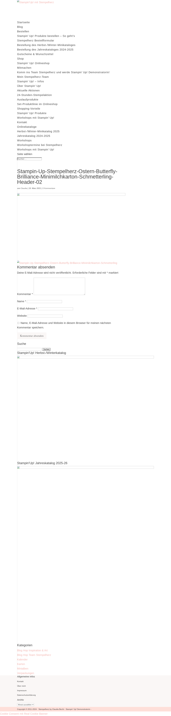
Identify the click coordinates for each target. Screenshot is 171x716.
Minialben (22, 668)
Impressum (22, 690)
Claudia (24, 188)
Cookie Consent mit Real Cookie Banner (24, 713)
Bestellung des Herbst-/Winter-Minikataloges (46, 45)
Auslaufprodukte (27, 99)
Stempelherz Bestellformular (35, 40)
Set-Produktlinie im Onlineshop (37, 104)
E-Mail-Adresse (27, 308)
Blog (20, 26)
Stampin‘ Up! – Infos (30, 81)
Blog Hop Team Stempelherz (34, 654)
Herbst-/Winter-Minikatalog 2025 (38, 131)
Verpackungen (25, 673)
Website (22, 315)
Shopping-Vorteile (28, 108)
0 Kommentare (49, 188)
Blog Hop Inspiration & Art (32, 650)
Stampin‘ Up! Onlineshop (33, 63)
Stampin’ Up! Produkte (31, 113)
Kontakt (22, 122)
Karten (21, 664)
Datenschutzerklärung (26, 695)
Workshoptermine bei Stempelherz (39, 144)
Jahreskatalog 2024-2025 (33, 135)
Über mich (21, 686)
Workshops (24, 140)
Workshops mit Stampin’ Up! (35, 117)
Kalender (22, 659)
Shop (20, 58)
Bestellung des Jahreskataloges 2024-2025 (45, 49)
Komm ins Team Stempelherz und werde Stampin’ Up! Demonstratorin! (63, 72)
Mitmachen (24, 67)
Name (21, 301)
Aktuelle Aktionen (28, 90)
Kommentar (25, 294)
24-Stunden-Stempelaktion (34, 95)
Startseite (23, 22)
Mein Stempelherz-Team (33, 76)
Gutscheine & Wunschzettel (35, 54)
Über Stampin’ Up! (29, 85)
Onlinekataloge (27, 126)
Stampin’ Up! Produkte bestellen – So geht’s (46, 35)
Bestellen (23, 31)
